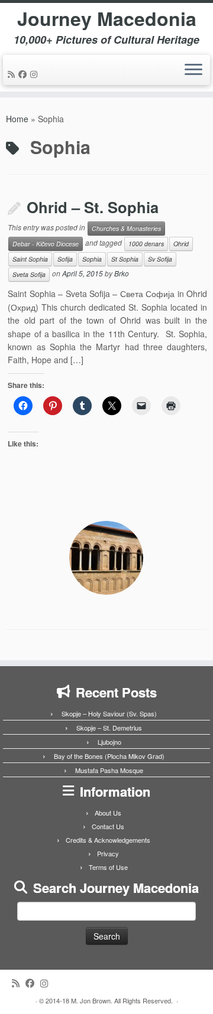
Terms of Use (108, 867)
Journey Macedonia (106, 18)
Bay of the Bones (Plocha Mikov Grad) (109, 756)
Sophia (92, 259)
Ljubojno (109, 741)
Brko (121, 274)
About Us (108, 812)
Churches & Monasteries (126, 228)
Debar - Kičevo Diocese (45, 243)
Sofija (65, 259)
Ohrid (181, 243)
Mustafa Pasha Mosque (109, 770)
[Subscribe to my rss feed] (13, 74)
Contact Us (108, 826)
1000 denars (146, 243)
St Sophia (124, 259)
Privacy (108, 853)
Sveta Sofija (29, 274)
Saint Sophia (30, 259)
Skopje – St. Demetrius (109, 727)
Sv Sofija (160, 259)
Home (17, 119)
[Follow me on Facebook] (24, 74)
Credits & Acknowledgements (108, 840)
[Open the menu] (193, 70)
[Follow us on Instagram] (35, 74)
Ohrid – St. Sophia (93, 207)
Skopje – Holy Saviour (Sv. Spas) (109, 713)
